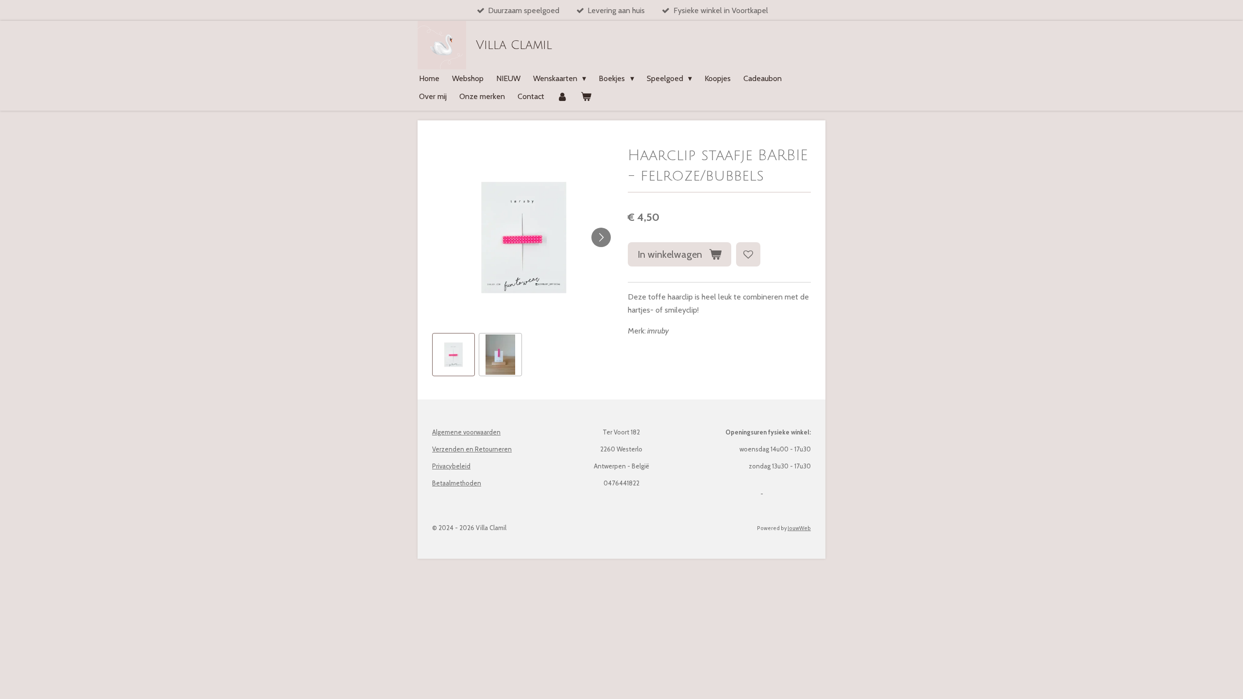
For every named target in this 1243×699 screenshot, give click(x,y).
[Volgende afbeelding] (601, 237)
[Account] (562, 96)
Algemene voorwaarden (466, 432)
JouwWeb (799, 528)
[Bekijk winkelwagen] (585, 96)
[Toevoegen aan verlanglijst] (748, 254)
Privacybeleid (451, 466)
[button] (453, 354)
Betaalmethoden (456, 483)
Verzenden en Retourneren (472, 449)
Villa (514, 45)
